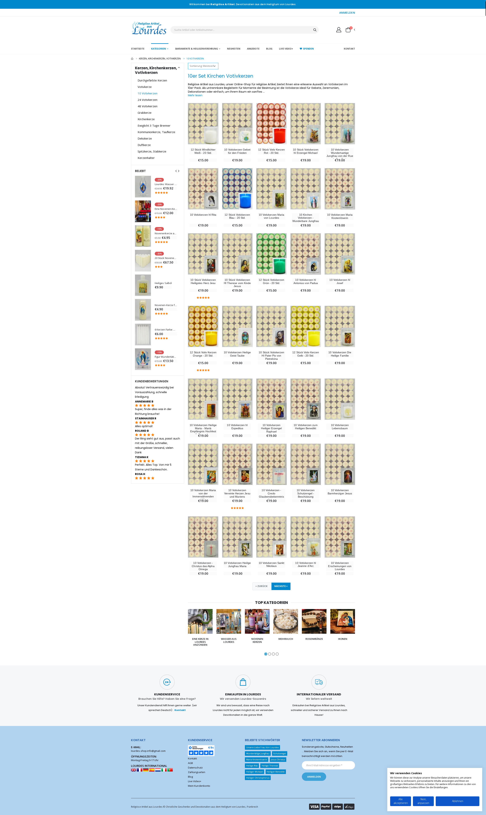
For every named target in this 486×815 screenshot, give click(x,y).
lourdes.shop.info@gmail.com (148, 751)
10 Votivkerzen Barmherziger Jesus (340, 492)
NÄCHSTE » (281, 586)
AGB (190, 763)
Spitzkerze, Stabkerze (152, 151)
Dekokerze (145, 138)
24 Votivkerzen (147, 100)
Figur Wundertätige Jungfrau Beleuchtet (166, 356)
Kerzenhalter (146, 158)
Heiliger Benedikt (276, 771)
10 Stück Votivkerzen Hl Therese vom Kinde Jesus (237, 283)
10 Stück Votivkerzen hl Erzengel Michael (305, 151)
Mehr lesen (195, 95)
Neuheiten (233, 48)
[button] (350, 29)
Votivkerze (145, 87)
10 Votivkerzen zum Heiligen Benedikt (305, 427)
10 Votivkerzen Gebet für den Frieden (237, 151)
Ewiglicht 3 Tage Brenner (154, 125)
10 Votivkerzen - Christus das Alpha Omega (203, 566)
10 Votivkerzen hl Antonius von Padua (305, 281)
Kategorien (158, 48)
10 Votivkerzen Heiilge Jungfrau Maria (237, 564)
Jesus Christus (278, 759)
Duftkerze (144, 145)
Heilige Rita (252, 765)
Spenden (308, 48)
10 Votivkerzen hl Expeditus (237, 427)
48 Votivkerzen (147, 106)
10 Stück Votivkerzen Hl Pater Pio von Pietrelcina (271, 355)
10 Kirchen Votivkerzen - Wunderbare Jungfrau (305, 218)
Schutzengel (279, 753)
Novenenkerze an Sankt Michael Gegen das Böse (166, 233)
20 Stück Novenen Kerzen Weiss (166, 258)
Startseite (137, 48)
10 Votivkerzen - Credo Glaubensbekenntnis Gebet (271, 495)
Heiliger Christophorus (257, 777)
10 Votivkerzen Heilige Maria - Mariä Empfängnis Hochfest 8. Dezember (203, 430)
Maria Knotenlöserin (256, 759)
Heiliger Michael (254, 771)
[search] (315, 30)
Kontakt (349, 48)
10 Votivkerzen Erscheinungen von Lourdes (339, 566)
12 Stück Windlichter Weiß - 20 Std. (203, 151)
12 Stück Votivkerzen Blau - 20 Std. (237, 216)
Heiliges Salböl (163, 283)
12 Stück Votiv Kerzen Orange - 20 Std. (203, 354)
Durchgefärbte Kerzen (152, 80)
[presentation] (180, 633)
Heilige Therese (270, 765)
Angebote (253, 48)
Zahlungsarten (196, 772)
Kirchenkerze (146, 119)
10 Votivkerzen (147, 93)
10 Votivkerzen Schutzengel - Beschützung (306, 493)
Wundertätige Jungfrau (257, 753)
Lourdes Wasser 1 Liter (166, 184)
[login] (338, 29)
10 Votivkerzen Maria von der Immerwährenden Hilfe (203, 495)
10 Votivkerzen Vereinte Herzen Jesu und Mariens (237, 493)
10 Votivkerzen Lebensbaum (340, 427)
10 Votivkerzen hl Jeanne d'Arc (305, 564)
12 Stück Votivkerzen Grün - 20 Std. (271, 281)
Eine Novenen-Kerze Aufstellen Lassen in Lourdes (166, 209)
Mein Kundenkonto (199, 785)
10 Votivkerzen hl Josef (339, 281)
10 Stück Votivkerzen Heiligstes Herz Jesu (203, 281)
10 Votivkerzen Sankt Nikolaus (271, 564)
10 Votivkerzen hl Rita (203, 214)
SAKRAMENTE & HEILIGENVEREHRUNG (196, 48)
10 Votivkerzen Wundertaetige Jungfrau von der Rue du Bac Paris (340, 154)
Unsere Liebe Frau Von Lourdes (262, 747)
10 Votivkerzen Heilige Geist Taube (237, 354)
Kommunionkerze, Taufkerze (156, 132)
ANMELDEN (347, 12)
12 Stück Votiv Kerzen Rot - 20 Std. (271, 151)
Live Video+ (286, 48)
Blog (269, 48)
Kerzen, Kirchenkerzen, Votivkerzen (160, 58)
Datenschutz (195, 767)
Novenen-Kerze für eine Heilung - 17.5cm (166, 305)
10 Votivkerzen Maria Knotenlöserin (340, 216)
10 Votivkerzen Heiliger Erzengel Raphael (271, 428)
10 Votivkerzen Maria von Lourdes (271, 216)
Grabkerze (144, 112)
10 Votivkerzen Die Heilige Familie (339, 354)
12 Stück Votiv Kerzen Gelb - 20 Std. (305, 354)
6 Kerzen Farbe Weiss (166, 329)
